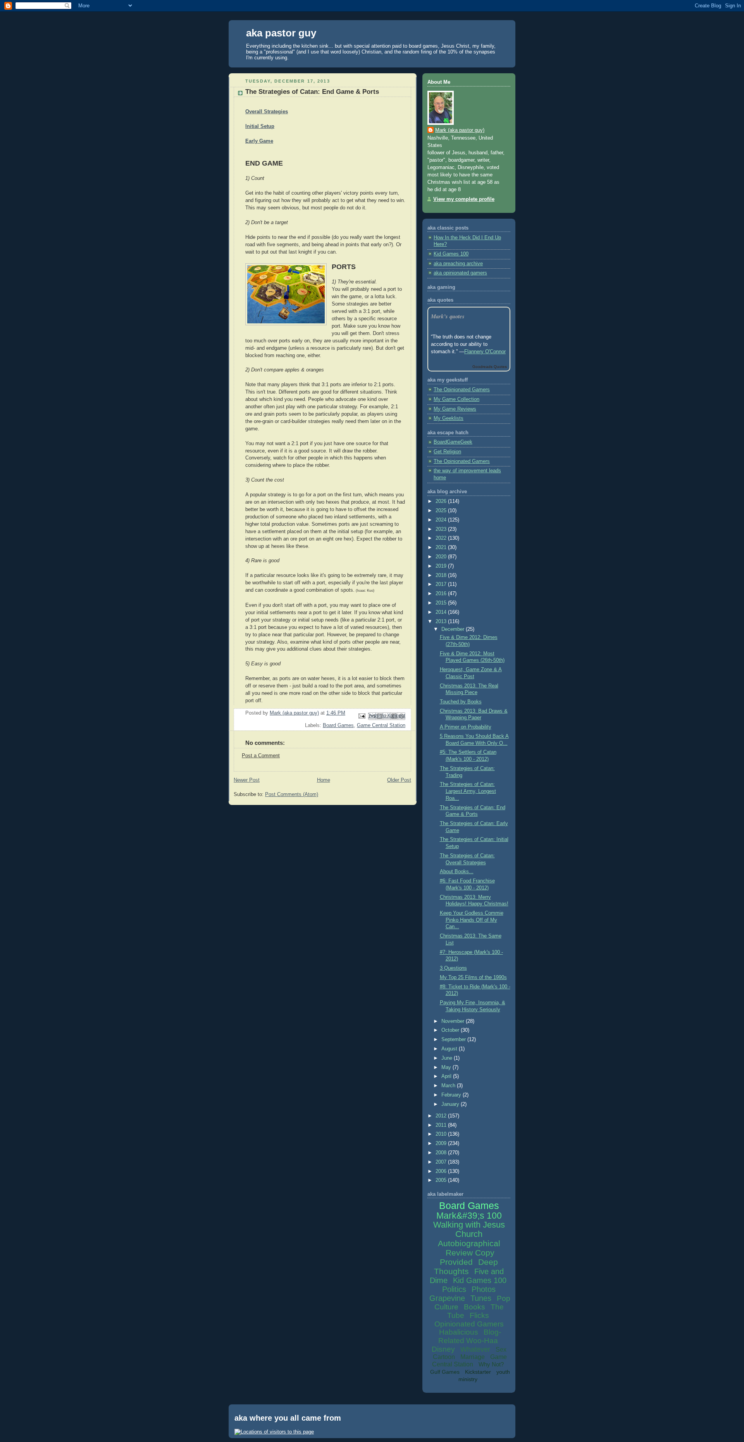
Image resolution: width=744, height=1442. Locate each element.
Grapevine (447, 1298)
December (453, 629)
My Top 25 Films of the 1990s (473, 977)
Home (323, 780)
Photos (484, 1289)
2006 (442, 1171)
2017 (442, 584)
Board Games (338, 725)
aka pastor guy (281, 33)
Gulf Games (445, 1372)
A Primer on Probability (465, 727)
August (450, 1049)
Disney (443, 1349)
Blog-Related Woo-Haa (469, 1336)
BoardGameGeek (453, 442)
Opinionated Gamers (469, 1324)
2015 (442, 603)
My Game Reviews (455, 409)
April (447, 1076)
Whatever (475, 1349)
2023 (442, 529)
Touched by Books (461, 702)
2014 (442, 612)
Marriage (472, 1357)
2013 (442, 621)
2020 (442, 557)
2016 (442, 593)
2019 (442, 566)
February (452, 1095)
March (449, 1085)
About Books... (457, 871)
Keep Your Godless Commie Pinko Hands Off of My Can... (471, 919)
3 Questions (453, 968)
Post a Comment (261, 755)
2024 (442, 520)
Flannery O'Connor (485, 351)
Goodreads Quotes (489, 366)
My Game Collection (456, 399)
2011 (442, 1125)
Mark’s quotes (448, 316)
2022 (442, 538)
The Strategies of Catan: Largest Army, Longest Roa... (468, 791)
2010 (442, 1134)
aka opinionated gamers (460, 273)
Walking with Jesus (469, 1225)
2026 (442, 501)
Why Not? (491, 1364)
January (451, 1104)
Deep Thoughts (466, 1266)
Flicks (479, 1315)
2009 (442, 1143)
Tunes (480, 1298)
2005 (442, 1180)
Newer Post (247, 780)
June (447, 1058)
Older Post (399, 780)
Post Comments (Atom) (291, 794)
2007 (442, 1162)
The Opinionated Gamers (462, 389)
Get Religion (447, 451)
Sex (501, 1349)
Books (474, 1307)
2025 (442, 510)
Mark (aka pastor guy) (459, 130)
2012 (442, 1116)
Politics (454, 1289)
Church (468, 1234)
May (447, 1067)
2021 (442, 547)
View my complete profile (463, 199)
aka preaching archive (458, 263)
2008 (442, 1152)
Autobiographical (469, 1243)
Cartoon (444, 1357)
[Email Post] (362, 715)
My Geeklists (448, 418)
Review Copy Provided (467, 1257)
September (454, 1039)
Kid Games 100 (451, 254)
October (451, 1030)
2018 (442, 575)
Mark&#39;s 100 (469, 1216)
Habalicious (458, 1332)
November (453, 1021)
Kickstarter (478, 1372)
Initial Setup (259, 126)
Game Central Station (381, 725)
